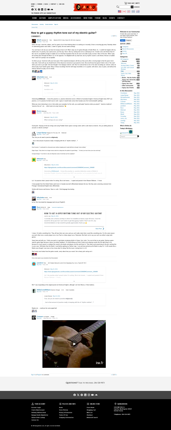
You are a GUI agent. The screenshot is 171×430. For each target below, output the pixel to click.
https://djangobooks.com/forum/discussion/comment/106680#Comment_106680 (69, 167)
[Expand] (74, 95)
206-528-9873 (126, 414)
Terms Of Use (63, 415)
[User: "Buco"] (34, 208)
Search (117, 6)
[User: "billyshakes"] (34, 78)
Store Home (90, 407)
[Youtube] (48, 9)
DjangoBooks (115, 403)
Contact (53, 4)
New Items (88, 18)
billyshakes (41, 77)
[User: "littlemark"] (34, 160)
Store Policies (63, 410)
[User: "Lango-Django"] (34, 134)
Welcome (123, 63)
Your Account (32, 403)
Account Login (36, 407)
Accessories (76, 18)
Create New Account (38, 410)
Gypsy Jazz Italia (126, 73)
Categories (125, 46)
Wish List (90, 412)
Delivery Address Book (38, 412)
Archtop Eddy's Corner (127, 65)
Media (65, 18)
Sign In (56, 24)
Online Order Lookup (38, 417)
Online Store (87, 403)
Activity (42, 24)
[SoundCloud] (51, 9)
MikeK (39, 40)
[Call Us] (85, 382)
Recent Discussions (128, 49)
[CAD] (124, 11)
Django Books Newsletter (39, 415)
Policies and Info (60, 403)
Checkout (90, 415)
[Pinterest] (39, 9)
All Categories (125, 59)
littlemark (47, 83)
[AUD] (138, 11)
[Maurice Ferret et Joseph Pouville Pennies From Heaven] (74, 344)
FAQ (122, 71)
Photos (123, 75)
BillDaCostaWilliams (44, 290)
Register (128, 40)
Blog (46, 4)
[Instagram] (45, 9)
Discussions (35, 24)
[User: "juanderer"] (34, 264)
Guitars (42, 18)
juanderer (40, 263)
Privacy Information (65, 412)
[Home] (85, 7)
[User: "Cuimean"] (34, 318)
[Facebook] (32, 9)
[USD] (119, 11)
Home (33, 4)
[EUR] (133, 11)
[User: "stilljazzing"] (131, 132)
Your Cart (125, 3)
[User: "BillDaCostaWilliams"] (34, 291)
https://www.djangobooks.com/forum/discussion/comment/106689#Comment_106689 (71, 271)
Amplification (54, 18)
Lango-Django (42, 133)
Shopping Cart (91, 410)
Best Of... (125, 53)
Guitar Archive (49, 24)
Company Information (66, 417)
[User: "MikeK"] (34, 41)
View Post (98, 228)
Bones (39, 111)
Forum (39, 4)
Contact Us (35, 420)
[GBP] (128, 11)
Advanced (137, 7)
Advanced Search (92, 417)
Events (112, 18)
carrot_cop (47, 216)
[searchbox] (129, 136)
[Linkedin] (42, 9)
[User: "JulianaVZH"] (124, 133)
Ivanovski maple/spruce (57, 207)
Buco (38, 207)
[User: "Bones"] (34, 112)
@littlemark (41, 99)
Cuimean (40, 316)
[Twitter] (35, 9)
